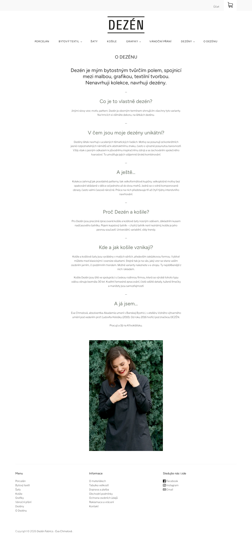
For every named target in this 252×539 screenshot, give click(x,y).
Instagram (172, 485)
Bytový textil (69, 41)
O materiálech (97, 481)
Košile (112, 41)
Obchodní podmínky (101, 493)
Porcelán (42, 41)
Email (169, 489)
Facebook (172, 481)
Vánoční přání (160, 41)
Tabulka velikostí (99, 485)
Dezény (186, 41)
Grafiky (132, 41)
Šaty (94, 41)
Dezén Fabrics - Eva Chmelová (54, 531)
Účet (216, 6)
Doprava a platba (99, 489)
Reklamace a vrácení (101, 502)
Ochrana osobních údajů (103, 497)
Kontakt (94, 506)
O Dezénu (210, 41)
